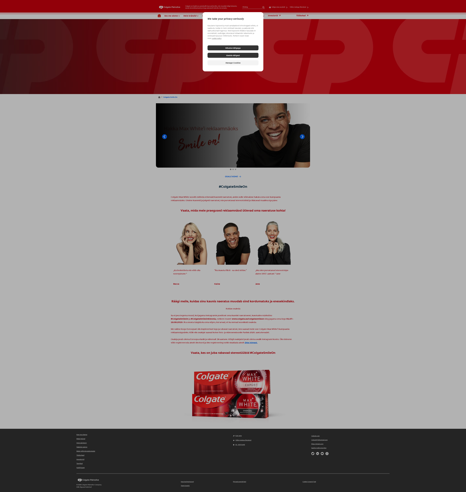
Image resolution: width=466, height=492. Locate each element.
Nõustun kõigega (233, 48)
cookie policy (216, 38)
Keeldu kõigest (233, 55)
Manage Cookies (233, 62)
